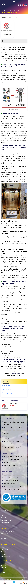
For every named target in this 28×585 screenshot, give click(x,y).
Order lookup (4, 567)
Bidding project (4, 540)
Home (2, 10)
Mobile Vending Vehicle (6, 525)
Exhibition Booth (5, 522)
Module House (4, 517)
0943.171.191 (5, 389)
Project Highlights (5, 536)
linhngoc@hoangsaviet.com (10, 393)
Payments (3, 554)
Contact (3, 572)
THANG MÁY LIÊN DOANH (17, 10)
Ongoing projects (5, 533)
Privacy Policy (4, 549)
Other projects (4, 538)
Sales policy (3, 565)
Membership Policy (5, 556)
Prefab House (4, 510)
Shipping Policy (4, 552)
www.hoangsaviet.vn (14, 480)
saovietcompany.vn (14, 373)
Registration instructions (7, 570)
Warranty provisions (5, 563)
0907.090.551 (6, 386)
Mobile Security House (6, 520)
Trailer (2, 515)
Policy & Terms (4, 547)
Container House (5, 513)
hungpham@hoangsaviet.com (15, 477)
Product (8, 10)
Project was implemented (7, 531)
